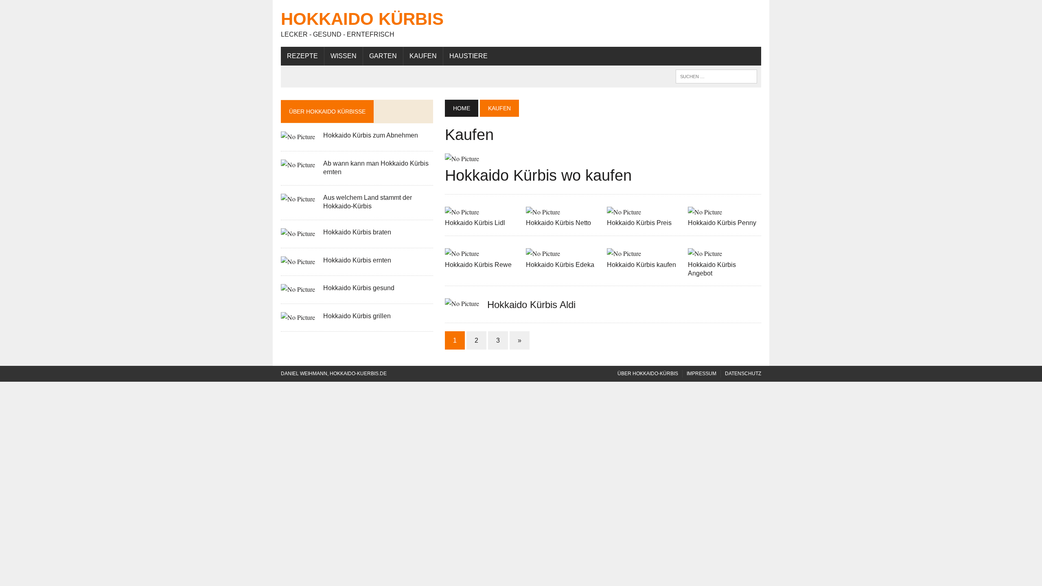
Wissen (344, 55)
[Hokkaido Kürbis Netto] (543, 212)
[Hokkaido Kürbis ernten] (298, 261)
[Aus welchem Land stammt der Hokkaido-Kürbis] (298, 199)
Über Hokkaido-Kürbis (647, 373)
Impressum (701, 373)
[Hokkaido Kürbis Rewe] (462, 253)
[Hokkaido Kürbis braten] (298, 233)
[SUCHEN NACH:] (716, 75)
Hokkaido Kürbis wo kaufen (538, 175)
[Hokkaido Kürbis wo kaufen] (462, 158)
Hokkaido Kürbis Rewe (478, 264)
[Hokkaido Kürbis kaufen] (624, 253)
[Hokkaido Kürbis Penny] (705, 212)
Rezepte (302, 55)
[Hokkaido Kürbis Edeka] (543, 253)
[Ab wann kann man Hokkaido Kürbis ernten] (298, 164)
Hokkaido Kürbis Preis (639, 222)
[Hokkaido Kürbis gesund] (298, 289)
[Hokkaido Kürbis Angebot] (705, 253)
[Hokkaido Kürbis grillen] (298, 317)
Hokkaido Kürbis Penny (722, 222)
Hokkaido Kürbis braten (357, 232)
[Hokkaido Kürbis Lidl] (462, 212)
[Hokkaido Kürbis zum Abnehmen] (298, 136)
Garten (383, 55)
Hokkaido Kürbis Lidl (475, 222)
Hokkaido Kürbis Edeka (560, 264)
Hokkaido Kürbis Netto (558, 222)
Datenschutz (743, 373)
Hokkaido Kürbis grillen (357, 316)
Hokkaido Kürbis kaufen (641, 264)
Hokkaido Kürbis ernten (357, 260)
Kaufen (423, 55)
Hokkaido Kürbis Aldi (531, 304)
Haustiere (468, 55)
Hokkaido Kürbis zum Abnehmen (370, 135)
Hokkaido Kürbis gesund (358, 287)
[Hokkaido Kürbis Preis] (624, 212)
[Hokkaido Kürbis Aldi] (462, 303)
